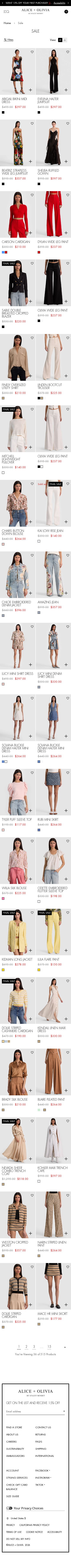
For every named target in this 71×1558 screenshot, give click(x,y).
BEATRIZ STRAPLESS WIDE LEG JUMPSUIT (15, 172)
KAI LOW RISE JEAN (50, 530)
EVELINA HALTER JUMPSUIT (48, 101)
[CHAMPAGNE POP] (3, 898)
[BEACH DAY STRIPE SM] (3, 1256)
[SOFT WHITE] (3, 472)
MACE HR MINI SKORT (52, 1313)
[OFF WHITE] (42, 321)
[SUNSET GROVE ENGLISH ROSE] (3, 544)
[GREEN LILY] (39, 1110)
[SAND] (3, 398)
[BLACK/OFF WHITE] (39, 184)
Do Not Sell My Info (18, 1539)
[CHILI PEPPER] (6, 252)
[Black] (39, 112)
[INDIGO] (39, 830)
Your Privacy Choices (28, 1508)
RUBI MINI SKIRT (48, 819)
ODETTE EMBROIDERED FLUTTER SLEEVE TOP (52, 890)
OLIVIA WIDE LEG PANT (53, 310)
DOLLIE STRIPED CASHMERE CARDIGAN (17, 1030)
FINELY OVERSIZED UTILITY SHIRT (14, 387)
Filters (10, 39)
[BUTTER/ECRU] (3, 1041)
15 (49, 1346)
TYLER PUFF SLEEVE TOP (17, 819)
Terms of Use (13, 1532)
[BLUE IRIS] (3, 252)
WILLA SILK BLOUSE (14, 888)
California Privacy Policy (34, 1525)
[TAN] (3, 1110)
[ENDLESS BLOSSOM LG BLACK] (3, 112)
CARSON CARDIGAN (16, 242)
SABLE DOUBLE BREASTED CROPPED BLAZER (15, 313)
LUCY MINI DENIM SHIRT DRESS (50, 675)
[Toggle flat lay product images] (62, 40)
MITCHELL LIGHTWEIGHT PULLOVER (11, 459)
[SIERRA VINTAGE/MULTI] (3, 615)
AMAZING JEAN (48, 602)
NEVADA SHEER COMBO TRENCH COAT (14, 1171)
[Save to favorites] (32, 52)
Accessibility (59, 3)
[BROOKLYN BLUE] (3, 761)
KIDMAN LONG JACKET (17, 959)
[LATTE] (3, 1184)
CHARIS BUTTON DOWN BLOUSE (13, 532)
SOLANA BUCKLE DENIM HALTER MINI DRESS (15, 748)
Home (7, 23)
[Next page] (65, 1347)
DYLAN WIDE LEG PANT (53, 242)
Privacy (10, 1525)
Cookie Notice (34, 1532)
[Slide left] (2, 3)
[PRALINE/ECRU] (9, 1041)
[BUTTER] (3, 970)
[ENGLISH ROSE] (3, 830)
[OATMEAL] (42, 398)
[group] (30, 3)
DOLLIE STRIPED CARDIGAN (11, 1315)
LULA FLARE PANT (48, 959)
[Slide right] (68, 3)
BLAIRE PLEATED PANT (51, 1099)
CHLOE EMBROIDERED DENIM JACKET (16, 604)
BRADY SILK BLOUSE (15, 1099)
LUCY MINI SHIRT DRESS (17, 673)
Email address (13, 1411)
